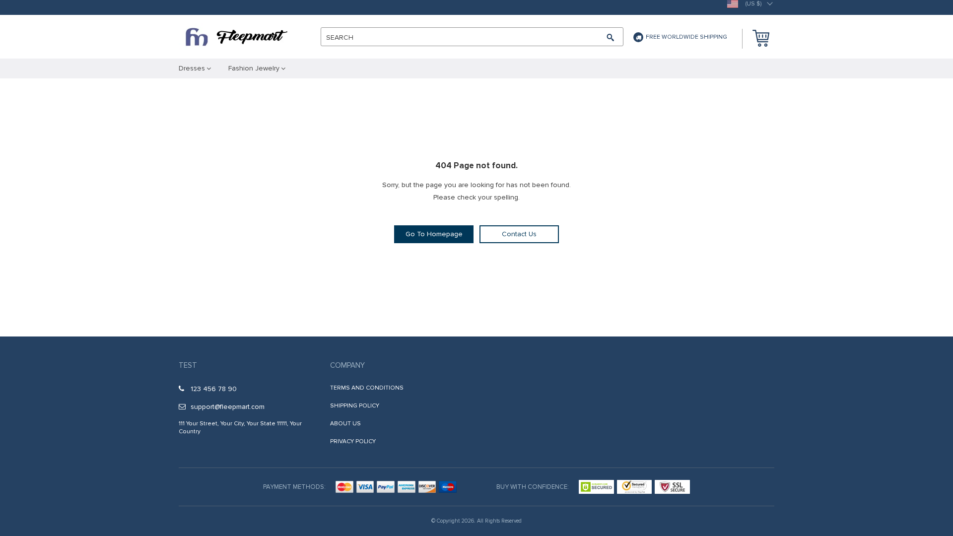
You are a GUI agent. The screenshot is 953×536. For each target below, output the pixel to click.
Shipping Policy (354, 405)
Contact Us (519, 234)
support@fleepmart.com (228, 406)
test (188, 365)
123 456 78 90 (214, 389)
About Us (345, 423)
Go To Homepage (434, 234)
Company (347, 365)
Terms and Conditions (367, 388)
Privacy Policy (353, 441)
